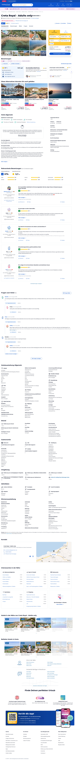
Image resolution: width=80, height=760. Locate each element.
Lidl (27, 603)
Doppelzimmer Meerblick (9, 278)
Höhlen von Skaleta (7, 577)
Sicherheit (43, 751)
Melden (19, 303)
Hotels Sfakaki (50, 662)
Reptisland (29, 583)
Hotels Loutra (29, 665)
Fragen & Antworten (10, 738)
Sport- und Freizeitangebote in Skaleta (34, 586)
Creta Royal (28, 671)
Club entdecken (61, 8)
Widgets (25, 736)
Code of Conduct (26, 740)
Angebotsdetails (9, 533)
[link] (51, 4)
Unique (4, 601)
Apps (7, 748)
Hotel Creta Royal (50, 673)
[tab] (54, 31)
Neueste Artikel (61, 744)
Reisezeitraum (63, 34)
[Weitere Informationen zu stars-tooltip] (40, 15)
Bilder (20, 26)
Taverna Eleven (53, 583)
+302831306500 (8, 551)
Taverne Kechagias (54, 577)
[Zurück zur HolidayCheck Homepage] (6, 5)
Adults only (28, 674)
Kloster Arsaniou (6, 579)
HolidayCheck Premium (10, 746)
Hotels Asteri (28, 663)
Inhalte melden (9, 753)
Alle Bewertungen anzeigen (36, 283)
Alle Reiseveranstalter (10, 751)
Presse (59, 738)
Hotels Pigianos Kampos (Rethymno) (54, 663)
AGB (42, 744)
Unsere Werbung (61, 736)
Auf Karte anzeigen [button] (35, 18)
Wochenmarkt (29, 601)
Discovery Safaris (30, 579)
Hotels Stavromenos (30, 662)
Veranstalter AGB (44, 734)
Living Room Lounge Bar (8, 597)
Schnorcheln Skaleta (31, 574)
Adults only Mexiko (51, 678)
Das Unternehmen (62, 734)
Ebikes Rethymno (30, 581)
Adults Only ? (29, 673)
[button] (15, 40)
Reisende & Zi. (63, 38)
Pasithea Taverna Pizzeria (55, 574)
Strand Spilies (5, 583)
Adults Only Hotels (51, 671)
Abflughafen (51, 34)
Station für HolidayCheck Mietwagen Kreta (60, 477)
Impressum (43, 753)
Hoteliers (25, 734)
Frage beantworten (11, 303)
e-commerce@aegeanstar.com (11, 550)
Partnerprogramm (27, 738)
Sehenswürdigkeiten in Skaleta (9, 586)
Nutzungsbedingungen (45, 736)
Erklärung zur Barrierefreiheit (47, 748)
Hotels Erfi (49, 665)
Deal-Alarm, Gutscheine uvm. (12, 740)
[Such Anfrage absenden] (31, 4)
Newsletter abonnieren (10, 742)
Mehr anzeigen (4, 161)
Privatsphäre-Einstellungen (46, 740)
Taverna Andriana (54, 579)
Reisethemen (61, 742)
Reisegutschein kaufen (10, 744)
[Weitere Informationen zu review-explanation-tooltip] (18, 23)
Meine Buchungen (9, 734)
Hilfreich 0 (14, 312)
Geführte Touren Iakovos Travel (33, 577)
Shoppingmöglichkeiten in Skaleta (34, 606)
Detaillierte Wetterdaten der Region (40, 685)
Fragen (25, 26)
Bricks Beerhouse (6, 599)
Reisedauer (51, 38)
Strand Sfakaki (6, 581)
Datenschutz (43, 738)
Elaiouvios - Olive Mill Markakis (33, 597)
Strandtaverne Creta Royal (52, 674)
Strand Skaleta (6, 574)
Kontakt (61, 1)
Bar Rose (4, 594)
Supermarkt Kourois (31, 594)
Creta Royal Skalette (30, 678)
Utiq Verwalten (44, 742)
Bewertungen (13, 26)
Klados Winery (30, 599)
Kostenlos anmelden (70, 8)
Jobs (59, 740)
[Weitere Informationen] (66, 51)
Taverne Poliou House (54, 581)
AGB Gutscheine (44, 746)
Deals (3, 1)
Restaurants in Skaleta (55, 586)
